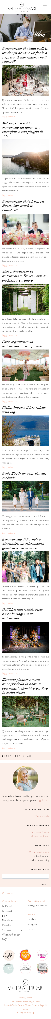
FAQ (4, 939)
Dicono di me (9, 911)
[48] (28, 755)
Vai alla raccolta (42, 815)
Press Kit (6, 925)
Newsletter (7, 920)
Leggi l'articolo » (9, 116)
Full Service (8, 906)
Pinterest (32, 929)
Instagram (32, 924)
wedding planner (9, 739)
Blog (4, 915)
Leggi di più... (42, 800)
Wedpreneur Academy (39, 851)
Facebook (33, 919)
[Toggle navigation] (45, 6)
